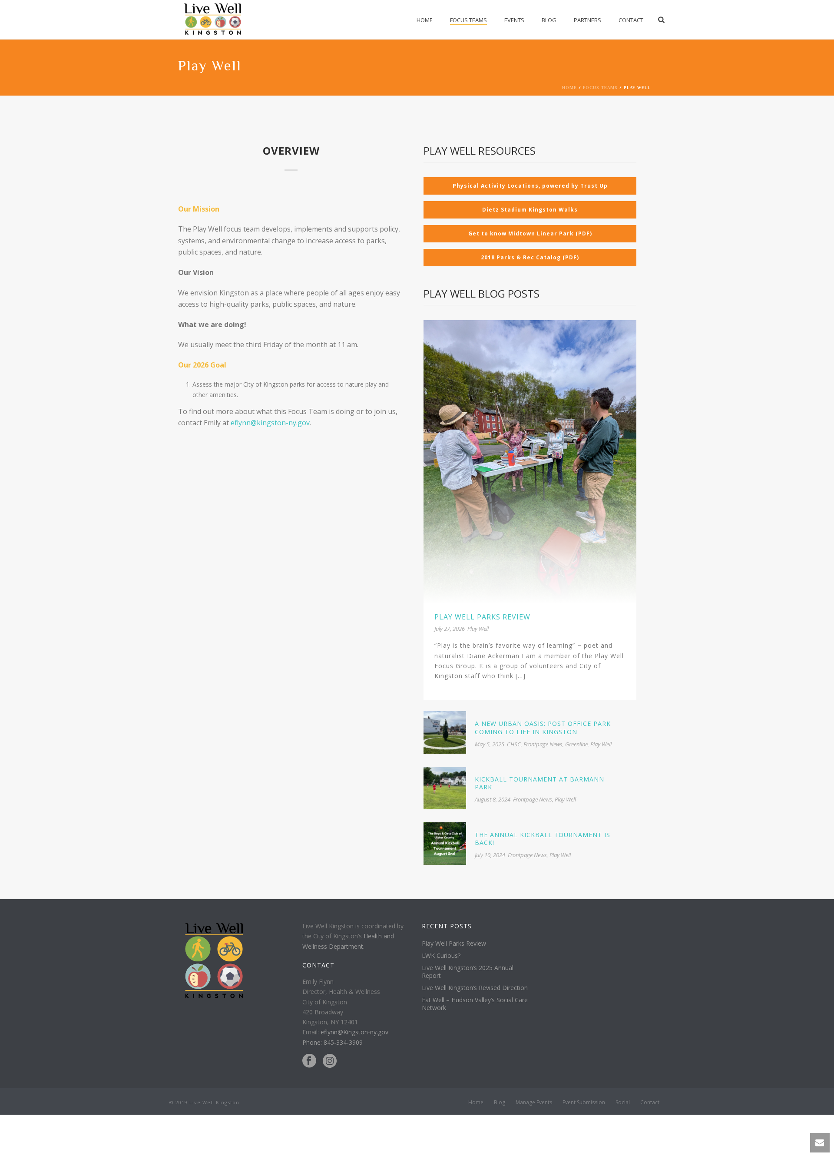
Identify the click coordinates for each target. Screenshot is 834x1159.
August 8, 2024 (492, 799)
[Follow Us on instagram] (330, 1061)
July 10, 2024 (490, 855)
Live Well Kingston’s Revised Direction (475, 988)
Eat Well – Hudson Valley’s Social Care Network (475, 1004)
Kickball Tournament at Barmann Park (539, 783)
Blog (549, 20)
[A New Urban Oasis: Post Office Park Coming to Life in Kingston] (445, 732)
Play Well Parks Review (482, 617)
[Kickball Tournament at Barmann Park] (445, 787)
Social (623, 1102)
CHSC (514, 744)
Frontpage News (543, 744)
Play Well (478, 628)
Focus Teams (468, 20)
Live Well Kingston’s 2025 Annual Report (467, 972)
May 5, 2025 (489, 744)
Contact (631, 20)
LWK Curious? (441, 956)
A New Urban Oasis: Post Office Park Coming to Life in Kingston (543, 727)
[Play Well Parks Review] (530, 461)
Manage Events (534, 1102)
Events (514, 20)
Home (425, 20)
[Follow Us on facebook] (309, 1061)
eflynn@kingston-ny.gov (270, 422)
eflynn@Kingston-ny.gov (354, 1032)
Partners (587, 20)
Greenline (576, 744)
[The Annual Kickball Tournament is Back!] (445, 842)
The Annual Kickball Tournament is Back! (542, 839)
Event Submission (584, 1102)
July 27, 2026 (449, 628)
